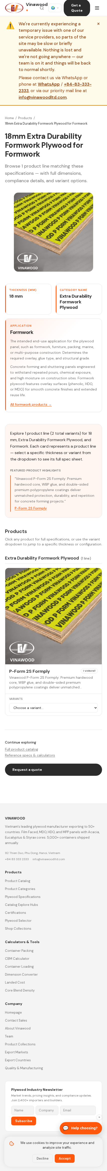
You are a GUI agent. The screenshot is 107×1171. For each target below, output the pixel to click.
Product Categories (20, 889)
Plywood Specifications (23, 897)
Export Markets (16, 1052)
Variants (15, 699)
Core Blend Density (20, 990)
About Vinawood (18, 1028)
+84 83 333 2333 (17, 859)
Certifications (15, 913)
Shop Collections (18, 928)
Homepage (13, 1012)
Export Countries (18, 1060)
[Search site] (41, 7)
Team (9, 1036)
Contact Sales (16, 1020)
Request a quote (27, 769)
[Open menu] (97, 8)
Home (9, 118)
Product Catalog (17, 881)
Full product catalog (21, 749)
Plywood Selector (18, 921)
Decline (43, 1158)
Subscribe (23, 1121)
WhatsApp (49, 84)
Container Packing (19, 951)
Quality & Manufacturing (24, 1068)
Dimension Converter (21, 974)
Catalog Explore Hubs (21, 905)
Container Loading (19, 966)
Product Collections (20, 1044)
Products (25, 118)
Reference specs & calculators (30, 755)
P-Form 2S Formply (31, 508)
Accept (65, 1158)
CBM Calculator (17, 959)
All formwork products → (31, 404)
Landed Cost (15, 982)
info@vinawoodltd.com (43, 97)
